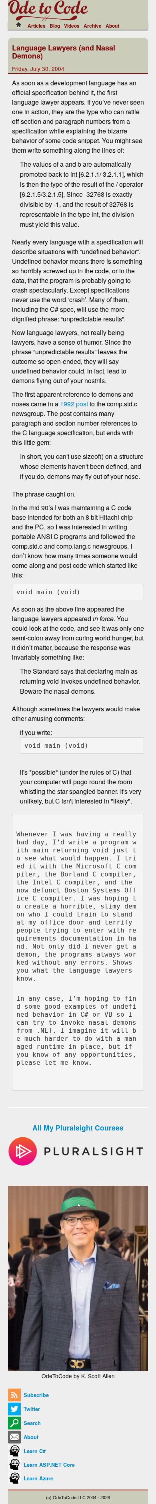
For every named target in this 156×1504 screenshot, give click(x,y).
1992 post (74, 403)
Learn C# (34, 1451)
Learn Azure (37, 1478)
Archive (93, 25)
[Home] (21, 25)
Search (31, 1423)
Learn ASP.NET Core (48, 1464)
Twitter (31, 1409)
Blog (55, 25)
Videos (72, 25)
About (112, 25)
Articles (37, 25)
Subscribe (35, 1395)
